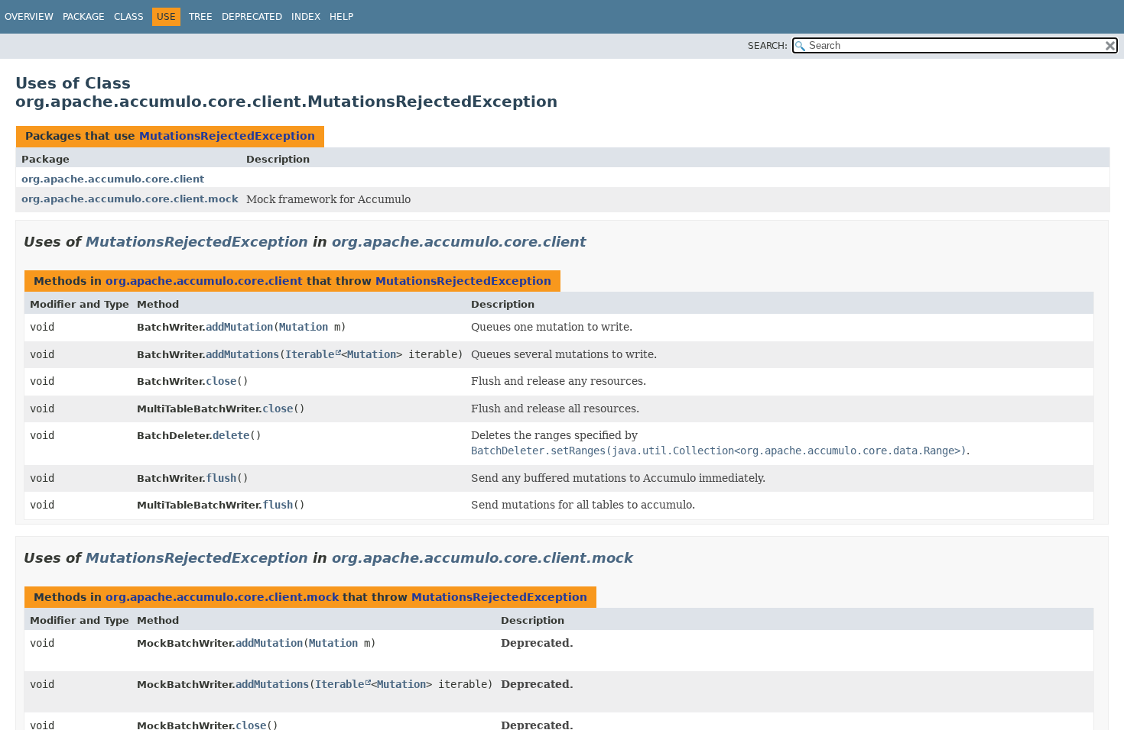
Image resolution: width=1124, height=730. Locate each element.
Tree (201, 16)
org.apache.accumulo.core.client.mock (130, 199)
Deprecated (252, 16)
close (221, 381)
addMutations (242, 354)
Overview (29, 16)
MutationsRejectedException (227, 136)
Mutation (303, 327)
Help (341, 16)
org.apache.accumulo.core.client (112, 179)
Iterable (309, 354)
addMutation (239, 327)
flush (221, 478)
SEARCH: (768, 45)
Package (84, 16)
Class (129, 16)
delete (231, 435)
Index (305, 16)
